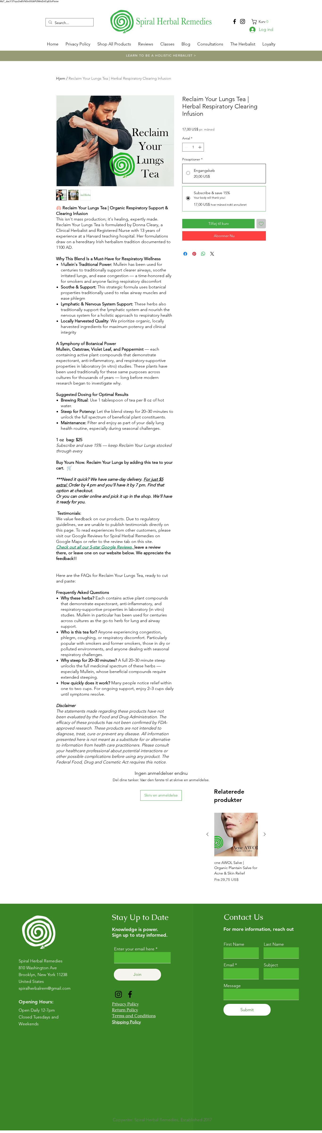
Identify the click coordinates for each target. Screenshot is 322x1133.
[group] (236, 850)
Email (229, 965)
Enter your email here (134, 949)
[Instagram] (242, 21)
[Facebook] (234, 21)
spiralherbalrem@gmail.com (44, 988)
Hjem (60, 78)
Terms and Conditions (134, 1015)
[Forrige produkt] (207, 834)
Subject (271, 965)
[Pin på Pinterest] (194, 254)
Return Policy (125, 1010)
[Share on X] (212, 254)
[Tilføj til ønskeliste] (261, 223)
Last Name (274, 944)
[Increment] (200, 147)
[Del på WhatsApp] (203, 254)
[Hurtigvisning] (236, 834)
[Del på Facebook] (185, 254)
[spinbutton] (193, 147)
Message (232, 986)
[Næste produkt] (265, 834)
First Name (234, 944)
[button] (262, 21)
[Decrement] (186, 147)
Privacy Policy (125, 1004)
